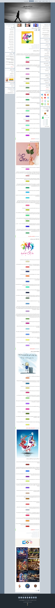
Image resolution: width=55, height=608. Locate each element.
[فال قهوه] (33, 564)
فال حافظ (47, 1)
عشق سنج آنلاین (47, 82)
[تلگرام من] (34, 597)
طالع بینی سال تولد (47, 126)
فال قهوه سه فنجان (47, 53)
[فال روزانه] (22, 553)
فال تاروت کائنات (11, 32)
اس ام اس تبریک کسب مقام (35, 537)
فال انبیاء (48, 46)
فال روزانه (40, 1)
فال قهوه (48, 52)
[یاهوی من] (36, 597)
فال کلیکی (48, 77)
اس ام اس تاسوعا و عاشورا (46, 26)
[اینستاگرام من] (29, 597)
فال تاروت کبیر (11, 31)
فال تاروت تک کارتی (11, 34)
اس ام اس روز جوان (27, 6)
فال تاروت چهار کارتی (11, 37)
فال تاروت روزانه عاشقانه (10, 47)
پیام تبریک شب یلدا (11, 76)
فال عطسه (12, 85)
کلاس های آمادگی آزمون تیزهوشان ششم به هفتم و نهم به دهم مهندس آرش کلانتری (10, 59)
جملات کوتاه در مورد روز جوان (35, 46)
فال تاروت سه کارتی (11, 36)
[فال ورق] (22, 576)
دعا (48, 72)
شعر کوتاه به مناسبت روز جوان (34, 45)
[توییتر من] (25, 597)
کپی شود (27, 57)
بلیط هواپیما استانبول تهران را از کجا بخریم (10, 65)
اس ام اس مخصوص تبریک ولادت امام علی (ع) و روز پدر (32, 532)
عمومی (35, 590)
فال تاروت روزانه (11, 29)
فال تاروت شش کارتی (11, 41)
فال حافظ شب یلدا (11, 75)
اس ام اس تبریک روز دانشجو (35, 533)
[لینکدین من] (19, 597)
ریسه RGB (47, 87)
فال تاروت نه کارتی (11, 42)
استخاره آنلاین (36, 1)
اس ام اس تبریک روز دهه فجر (45, 32)
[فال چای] (33, 576)
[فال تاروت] (33, 553)
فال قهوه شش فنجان (46, 55)
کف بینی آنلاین (47, 60)
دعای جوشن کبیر (47, 70)
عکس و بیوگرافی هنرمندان (10, 92)
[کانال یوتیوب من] (21, 597)
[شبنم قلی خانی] (19, 25)
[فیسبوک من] (31, 597)
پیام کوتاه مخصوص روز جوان (35, 47)
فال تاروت (43, 1)
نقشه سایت (24, 602)
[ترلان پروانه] (27, 25)
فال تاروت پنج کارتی (11, 39)
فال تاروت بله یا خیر (11, 49)
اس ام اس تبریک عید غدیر (46, 36)
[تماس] (27, 597)
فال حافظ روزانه (11, 73)
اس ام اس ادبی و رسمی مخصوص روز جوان (33, 48)
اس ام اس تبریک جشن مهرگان (45, 28)
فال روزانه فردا (11, 90)
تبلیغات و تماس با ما (26, 1)
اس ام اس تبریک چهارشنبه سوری (34, 535)
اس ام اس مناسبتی (31, 1)
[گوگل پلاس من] (23, 597)
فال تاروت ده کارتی (11, 44)
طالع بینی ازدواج (47, 65)
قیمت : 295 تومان (10, 25)
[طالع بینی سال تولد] (45, 118)
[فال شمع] (22, 564)
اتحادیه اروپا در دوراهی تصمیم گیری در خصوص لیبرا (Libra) (10, 62)
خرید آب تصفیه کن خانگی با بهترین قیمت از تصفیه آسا (10, 56)
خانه (49, 1)
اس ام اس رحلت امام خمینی (35, 534)
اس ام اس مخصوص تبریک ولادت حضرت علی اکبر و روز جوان (45, 35)
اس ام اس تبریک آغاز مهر (35, 531)
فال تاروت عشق (11, 46)
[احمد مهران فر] (35, 25)
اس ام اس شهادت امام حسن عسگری (46, 30)
